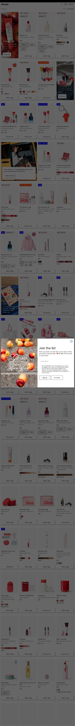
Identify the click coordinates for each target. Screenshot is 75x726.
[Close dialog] (71, 341)
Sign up (45, 377)
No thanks (57, 377)
